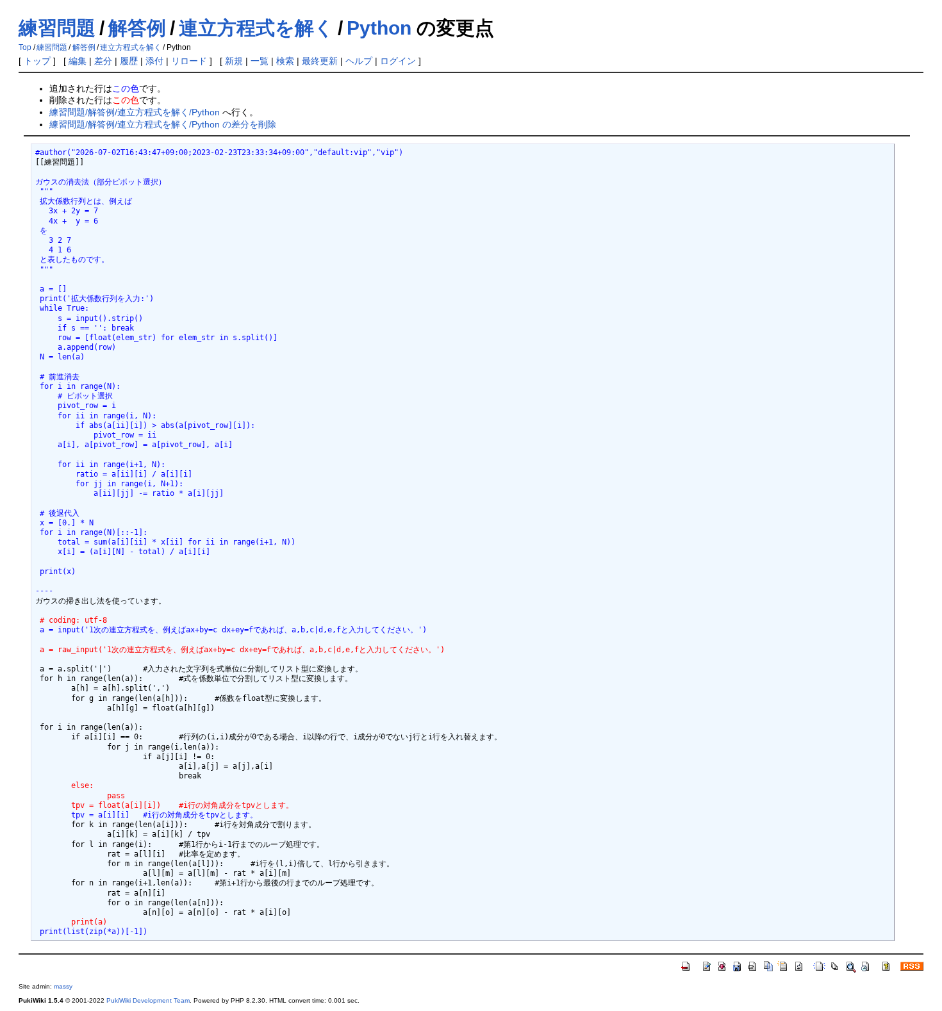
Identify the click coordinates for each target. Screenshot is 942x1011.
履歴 (129, 61)
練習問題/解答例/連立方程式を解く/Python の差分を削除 (162, 124)
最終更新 (320, 61)
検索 (285, 61)
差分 (103, 61)
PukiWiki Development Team (148, 1000)
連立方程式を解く (256, 27)
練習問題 (57, 27)
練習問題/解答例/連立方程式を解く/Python (134, 112)
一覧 (260, 61)
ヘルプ (358, 61)
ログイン (398, 61)
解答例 (137, 27)
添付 (154, 61)
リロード (189, 61)
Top (25, 47)
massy (63, 986)
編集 (78, 61)
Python (379, 27)
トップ (37, 61)
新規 (234, 61)
